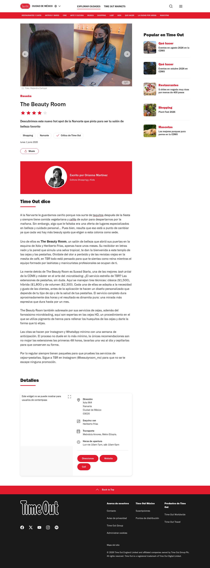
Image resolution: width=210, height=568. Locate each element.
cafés (72, 219)
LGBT (112, 16)
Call (84, 467)
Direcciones (88, 459)
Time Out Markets (114, 7)
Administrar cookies (117, 533)
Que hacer (129, 16)
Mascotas (164, 16)
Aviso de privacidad (117, 518)
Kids (119, 16)
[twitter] (31, 527)
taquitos (98, 215)
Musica (90, 16)
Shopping (101, 16)
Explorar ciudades (88, 7)
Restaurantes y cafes (31, 16)
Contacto (111, 511)
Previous (25, 54)
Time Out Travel (172, 522)
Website (108, 459)
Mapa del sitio (113, 545)
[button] (69, 396)
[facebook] (22, 527)
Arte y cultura (77, 16)
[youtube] (39, 527)
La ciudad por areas (147, 16)
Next (127, 54)
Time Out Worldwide (174, 515)
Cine (65, 16)
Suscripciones (143, 511)
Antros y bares (52, 16)
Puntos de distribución (147, 518)
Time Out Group (115, 526)
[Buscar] (171, 6)
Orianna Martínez (96, 175)
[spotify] (56, 527)
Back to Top (108, 490)
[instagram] (48, 527)
